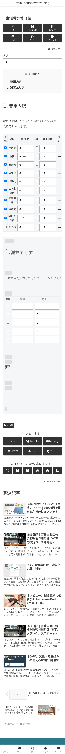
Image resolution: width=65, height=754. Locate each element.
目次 (28, 74)
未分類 (10, 425)
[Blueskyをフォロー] (17, 470)
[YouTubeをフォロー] (37, 470)
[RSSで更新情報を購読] (57, 470)
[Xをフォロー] (7, 470)
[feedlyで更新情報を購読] (47, 470)
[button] (32, 38)
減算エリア (17, 87)
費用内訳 (16, 81)
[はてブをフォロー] (27, 470)
